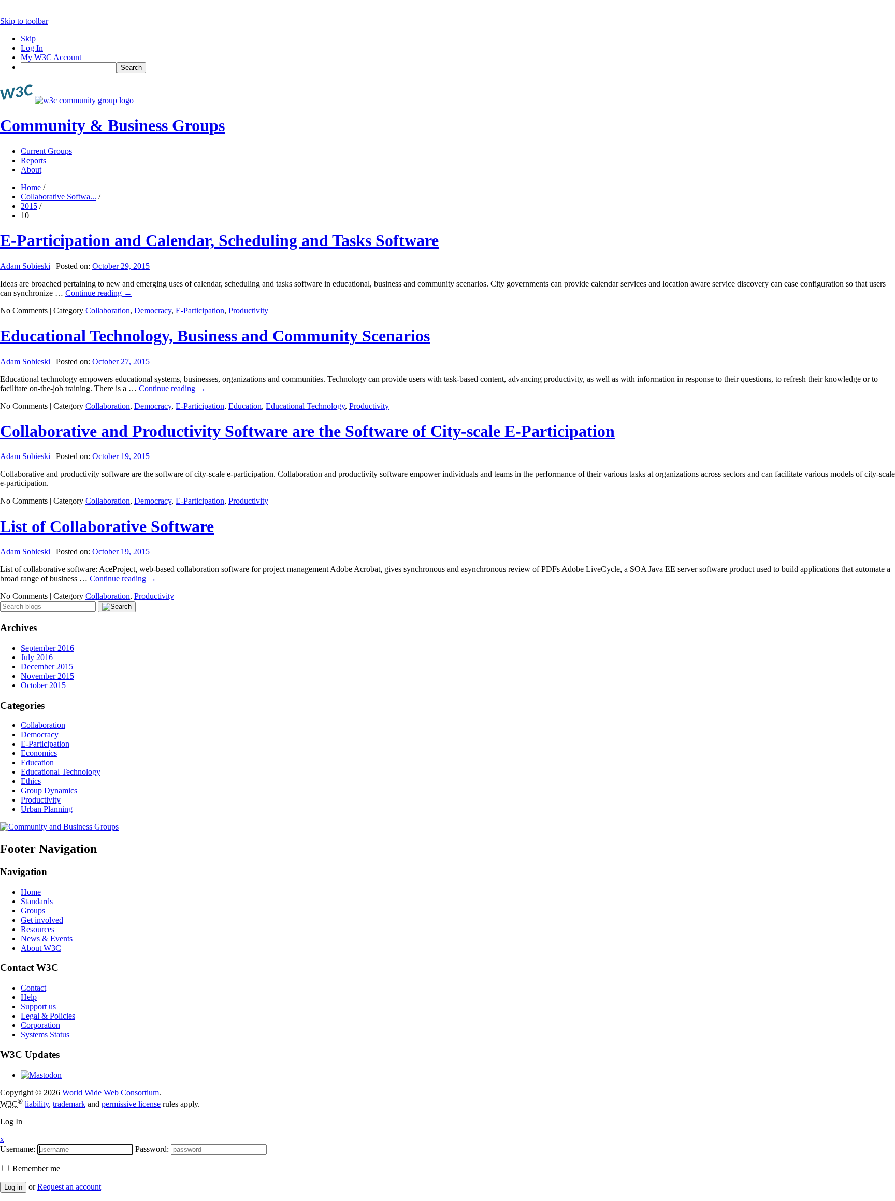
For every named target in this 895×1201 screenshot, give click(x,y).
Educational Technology (305, 406)
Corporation (40, 1025)
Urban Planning (47, 809)
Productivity (248, 310)
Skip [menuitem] (28, 38)
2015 (29, 206)
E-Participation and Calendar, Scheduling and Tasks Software (219, 240)
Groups (33, 910)
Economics (39, 753)
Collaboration (107, 310)
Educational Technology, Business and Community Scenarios (215, 335)
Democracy (152, 310)
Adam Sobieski (25, 266)
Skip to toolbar (24, 21)
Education (245, 406)
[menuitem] (458, 67)
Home (31, 187)
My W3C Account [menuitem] (51, 57)
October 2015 (43, 685)
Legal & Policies (48, 1015)
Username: (17, 1149)
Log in (13, 1187)
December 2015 (47, 666)
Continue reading (98, 293)
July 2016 (37, 657)
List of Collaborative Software (107, 526)
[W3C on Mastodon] (41, 1074)
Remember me (35, 1168)
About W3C (41, 947)
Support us (38, 1006)
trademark (69, 1103)
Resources (37, 929)
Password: (152, 1149)
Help (29, 997)
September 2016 (47, 648)
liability (37, 1103)
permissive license (131, 1103)
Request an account (69, 1186)
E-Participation (200, 310)
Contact (33, 987)
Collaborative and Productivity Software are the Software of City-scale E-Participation (307, 431)
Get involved (42, 920)
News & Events (47, 938)
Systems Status (45, 1034)
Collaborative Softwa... (58, 196)
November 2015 (47, 675)
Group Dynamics (49, 790)
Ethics (31, 781)
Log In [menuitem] (32, 48)
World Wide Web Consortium (110, 1092)
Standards (37, 901)
